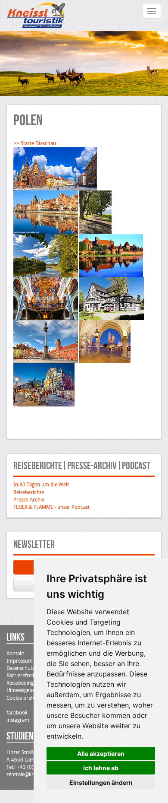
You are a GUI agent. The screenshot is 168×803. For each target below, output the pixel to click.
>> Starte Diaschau (34, 143)
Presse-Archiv (28, 500)
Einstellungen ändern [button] (101, 782)
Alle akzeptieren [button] (100, 753)
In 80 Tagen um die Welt (41, 485)
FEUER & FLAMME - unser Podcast (51, 507)
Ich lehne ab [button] (100, 767)
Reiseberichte (28, 492)
